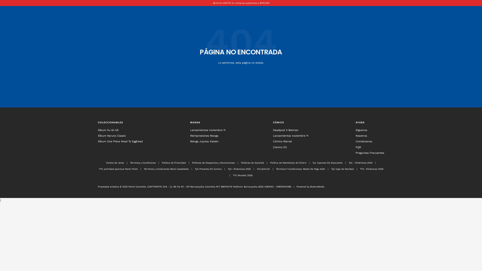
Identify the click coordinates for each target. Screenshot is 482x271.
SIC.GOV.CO (263, 169)
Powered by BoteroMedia (310, 186)
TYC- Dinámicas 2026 (371, 169)
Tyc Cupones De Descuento (327, 162)
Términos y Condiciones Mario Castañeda (166, 169)
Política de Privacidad (174, 162)
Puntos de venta (115, 162)
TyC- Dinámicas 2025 (239, 169)
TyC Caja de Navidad (342, 169)
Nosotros (361, 135)
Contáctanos (364, 141)
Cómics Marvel (282, 141)
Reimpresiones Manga (204, 135)
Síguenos (361, 130)
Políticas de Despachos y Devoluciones (213, 162)
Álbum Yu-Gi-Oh (108, 130)
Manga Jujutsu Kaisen (204, 141)
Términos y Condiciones (143, 162)
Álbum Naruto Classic (112, 135)
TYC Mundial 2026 (242, 175)
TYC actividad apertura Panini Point (118, 169)
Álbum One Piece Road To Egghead (120, 141)
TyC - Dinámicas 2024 (360, 162)
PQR (358, 147)
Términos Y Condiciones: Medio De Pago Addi (300, 169)
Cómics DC (280, 147)
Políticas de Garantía (252, 162)
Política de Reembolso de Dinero (288, 162)
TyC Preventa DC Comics (208, 169)
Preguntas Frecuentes (370, 152)
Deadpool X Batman (285, 130)
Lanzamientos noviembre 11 (207, 130)
